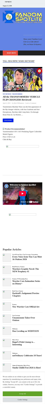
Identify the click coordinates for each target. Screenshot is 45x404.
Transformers (17, 94)
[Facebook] (31, 6)
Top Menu (8, 2)
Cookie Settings (22, 399)
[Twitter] (33, 6)
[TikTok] (42, 6)
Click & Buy (7, 139)
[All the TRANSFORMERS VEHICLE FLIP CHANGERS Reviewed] (22, 79)
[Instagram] (36, 6)
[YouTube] (28, 6)
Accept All (22, 394)
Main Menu (11, 53)
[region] (22, 388)
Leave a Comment (30, 103)
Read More (7, 120)
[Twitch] (39, 6)
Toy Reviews (7, 94)
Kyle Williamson (19, 103)
